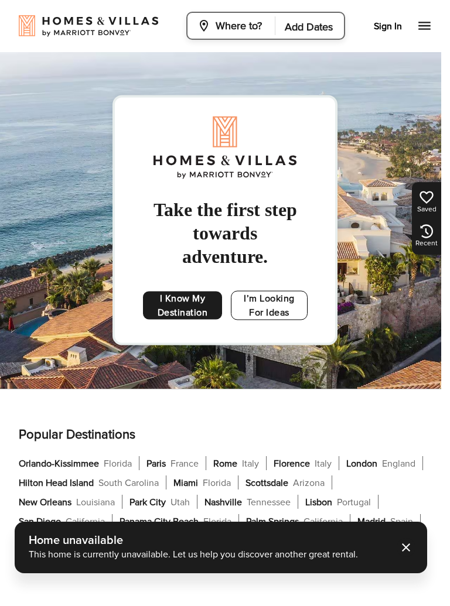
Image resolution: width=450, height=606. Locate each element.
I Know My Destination (183, 306)
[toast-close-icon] (406, 547)
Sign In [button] (388, 26)
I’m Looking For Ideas (269, 306)
